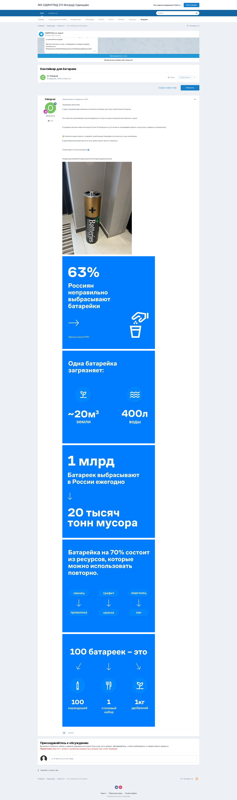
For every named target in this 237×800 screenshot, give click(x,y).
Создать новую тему (167, 88)
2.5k (51, 121)
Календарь (89, 19)
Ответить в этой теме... (63, 759)
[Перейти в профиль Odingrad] (43, 77)
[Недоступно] (97, 208)
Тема (102, 793)
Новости (67, 79)
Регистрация (191, 5)
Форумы (144, 19)
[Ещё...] (194, 99)
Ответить (190, 88)
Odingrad (54, 76)
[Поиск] (196, 13)
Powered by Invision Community (118, 796)
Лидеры (41, 19)
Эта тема (187, 13)
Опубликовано (75, 99)
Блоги (111, 19)
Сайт (42, 13)
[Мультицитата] (64, 733)
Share (172, 77)
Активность (53, 13)
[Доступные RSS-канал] (196, 779)
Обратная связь (115, 793)
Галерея (121, 19)
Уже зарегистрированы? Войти (166, 5)
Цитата (71, 733)
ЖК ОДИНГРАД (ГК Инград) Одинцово (63, 5)
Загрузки (132, 19)
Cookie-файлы (131, 793)
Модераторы (76, 19)
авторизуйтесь (119, 746)
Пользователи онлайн (57, 19)
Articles (101, 19)
